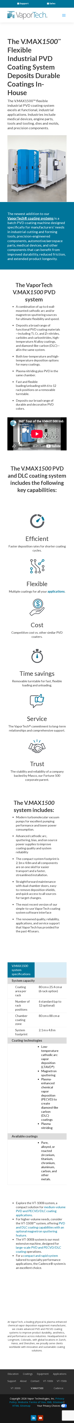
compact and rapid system (40, 1255)
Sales (52, 3)
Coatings (28, 1374)
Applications (59, 1374)
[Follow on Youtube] (40, 1418)
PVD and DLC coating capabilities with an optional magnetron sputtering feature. (40, 1229)
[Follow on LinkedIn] (33, 1418)
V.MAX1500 (37, 1388)
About (23, 1381)
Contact (35, 1381)
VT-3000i (15, 1388)
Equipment (43, 1374)
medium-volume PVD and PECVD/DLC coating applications (41, 1211)
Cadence (58, 1388)
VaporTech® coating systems (30, 218)
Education (13, 1374)
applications (56, 591)
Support (24, 3)
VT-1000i (48, 1381)
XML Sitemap (55, 1402)
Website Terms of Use (32, 1402)
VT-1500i (62, 1381)
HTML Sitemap (21, 1405)
